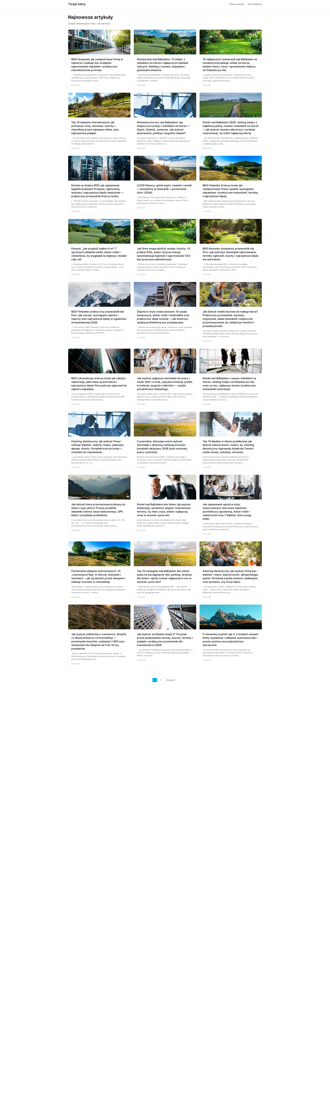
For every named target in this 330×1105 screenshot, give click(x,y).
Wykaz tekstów (237, 4)
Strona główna (255, 4)
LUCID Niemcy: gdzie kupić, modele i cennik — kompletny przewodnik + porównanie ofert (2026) (164, 189)
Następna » (171, 680)
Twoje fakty (77, 4)
